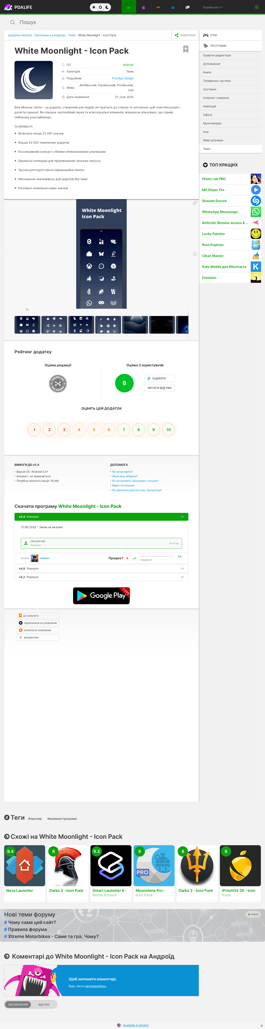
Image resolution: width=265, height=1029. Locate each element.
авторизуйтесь (95, 986)
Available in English (136, 1025)
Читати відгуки (159, 388)
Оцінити (159, 378)
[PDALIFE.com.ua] (17, 7)
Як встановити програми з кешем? (135, 480)
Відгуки (44, 1004)
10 (168, 429)
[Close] (261, 1025)
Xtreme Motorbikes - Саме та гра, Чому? (51, 936)
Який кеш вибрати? (125, 476)
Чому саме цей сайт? (30, 922)
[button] (195, 203)
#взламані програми (62, 818)
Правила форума (25, 929)
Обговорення (18, 1004)
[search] (124, 22)
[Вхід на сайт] (257, 7)
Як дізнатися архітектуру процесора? (137, 490)
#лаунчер (35, 818)
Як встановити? (122, 471)
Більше (254, 914)
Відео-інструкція (123, 485)
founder (44, 558)
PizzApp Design (123, 78)
